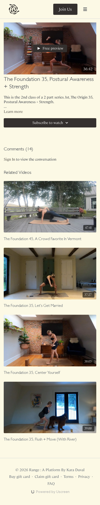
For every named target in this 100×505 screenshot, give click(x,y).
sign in (9, 159)
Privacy (84, 476)
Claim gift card (47, 476)
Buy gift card (19, 476)
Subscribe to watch (47, 122)
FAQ (51, 483)
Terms (68, 476)
